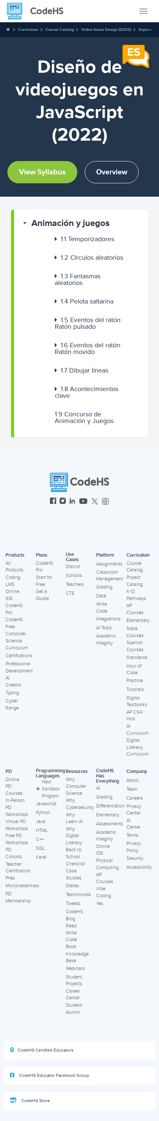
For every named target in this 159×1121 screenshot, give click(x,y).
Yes (99, 904)
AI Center (133, 823)
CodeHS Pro (14, 609)
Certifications (19, 656)
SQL (40, 848)
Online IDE (12, 595)
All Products (14, 566)
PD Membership (18, 897)
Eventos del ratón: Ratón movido (88, 348)
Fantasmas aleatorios (78, 279)
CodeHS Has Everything (107, 776)
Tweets (73, 904)
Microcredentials (22, 886)
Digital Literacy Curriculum (137, 747)
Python (43, 813)
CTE (70, 593)
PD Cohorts (14, 853)
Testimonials (78, 895)
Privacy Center (133, 809)
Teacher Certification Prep (18, 871)
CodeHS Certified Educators (46, 1050)
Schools (74, 575)
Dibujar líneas (84, 370)
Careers (134, 798)
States (72, 886)
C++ (40, 839)
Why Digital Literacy (74, 836)
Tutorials (135, 689)
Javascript (46, 804)
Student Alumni (74, 1008)
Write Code (101, 607)
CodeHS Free (14, 623)
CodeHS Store (35, 1101)
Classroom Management (109, 575)
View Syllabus (42, 172)
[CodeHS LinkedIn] (72, 502)
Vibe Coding (103, 892)
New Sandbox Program (51, 789)
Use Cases (72, 557)
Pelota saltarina (87, 301)
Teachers (75, 584)
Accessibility (139, 867)
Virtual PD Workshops (17, 825)
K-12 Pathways (136, 595)
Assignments (109, 564)
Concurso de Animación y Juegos (84, 417)
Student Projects (74, 980)
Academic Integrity (106, 639)
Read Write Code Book (71, 936)
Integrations (108, 619)
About (132, 780)
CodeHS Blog (74, 915)
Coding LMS (13, 580)
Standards (137, 658)
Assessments (109, 824)
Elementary (137, 620)
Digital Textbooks (136, 701)
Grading (104, 587)
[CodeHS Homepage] (38, 11)
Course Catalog (59, 29)
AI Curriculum (137, 729)
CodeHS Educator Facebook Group (53, 1075)
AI (98, 788)
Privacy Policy (133, 846)
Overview (111, 172)
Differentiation (110, 806)
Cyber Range (12, 704)
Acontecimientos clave (86, 392)
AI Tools (104, 628)
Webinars (75, 968)
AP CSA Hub (134, 715)
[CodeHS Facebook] (53, 502)
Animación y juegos (70, 223)
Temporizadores (87, 239)
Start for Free (44, 580)
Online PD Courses (14, 786)
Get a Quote (42, 595)
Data (101, 596)
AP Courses (134, 609)
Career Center (73, 994)
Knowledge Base (77, 957)
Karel (41, 857)
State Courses (134, 632)
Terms (132, 835)
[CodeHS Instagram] (63, 502)
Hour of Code (133, 669)
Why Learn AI (74, 818)
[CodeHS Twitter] (94, 502)
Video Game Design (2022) (106, 29)
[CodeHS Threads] (105, 502)
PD (9, 771)
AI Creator (13, 681)
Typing (12, 693)
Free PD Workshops (17, 839)
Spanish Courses (134, 646)
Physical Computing (107, 864)
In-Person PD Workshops (17, 807)
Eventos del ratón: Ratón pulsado (88, 323)
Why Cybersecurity (80, 803)
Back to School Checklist (75, 856)
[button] (81, 223)
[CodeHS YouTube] (83, 502)
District (73, 567)
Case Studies (73, 874)
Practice (134, 681)
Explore (145, 29)
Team (131, 789)
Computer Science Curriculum (17, 640)
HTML (42, 830)
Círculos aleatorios (92, 257)
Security (134, 858)
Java (40, 822)
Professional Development (19, 667)
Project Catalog (134, 580)
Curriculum (28, 29)
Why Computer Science (76, 786)
